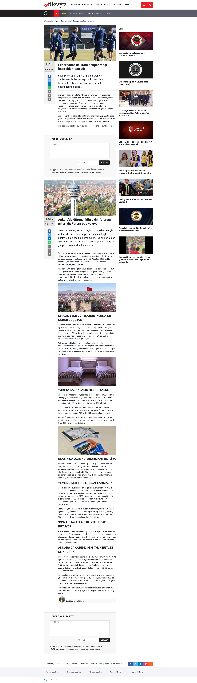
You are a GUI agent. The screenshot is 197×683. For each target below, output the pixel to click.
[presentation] (51, 13)
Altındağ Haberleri (95, 672)
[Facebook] (49, 76)
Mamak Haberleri (138, 672)
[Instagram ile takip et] (145, 664)
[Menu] (144, 5)
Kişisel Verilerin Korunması (113, 664)
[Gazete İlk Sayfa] (55, 5)
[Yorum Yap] (49, 99)
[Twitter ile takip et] (135, 664)
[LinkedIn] (49, 84)
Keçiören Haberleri (74, 672)
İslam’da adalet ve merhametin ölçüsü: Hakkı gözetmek (89, 13)
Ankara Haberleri (52, 672)
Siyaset (127, 5)
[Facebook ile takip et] (130, 664)
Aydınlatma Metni (96, 664)
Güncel (85, 5)
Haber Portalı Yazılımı (54, 680)
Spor (119, 5)
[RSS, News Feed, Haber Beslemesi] (150, 664)
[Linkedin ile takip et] (140, 664)
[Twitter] (49, 80)
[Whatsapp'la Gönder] (49, 87)
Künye (68, 664)
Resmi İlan (75, 5)
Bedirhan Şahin (72, 601)
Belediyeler (109, 5)
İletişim (74, 664)
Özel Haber (96, 5)
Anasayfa (49, 21)
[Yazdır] (49, 95)
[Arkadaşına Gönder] (49, 91)
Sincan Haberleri (116, 672)
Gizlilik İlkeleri (84, 664)
